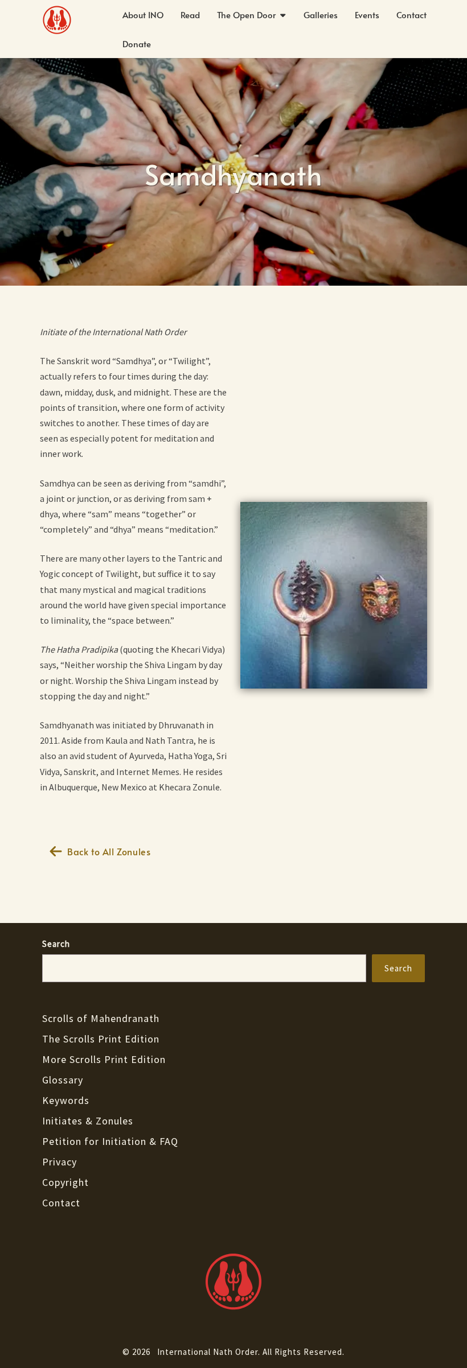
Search (56, 943)
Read (190, 14)
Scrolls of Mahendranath (100, 1018)
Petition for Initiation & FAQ (110, 1141)
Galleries (321, 14)
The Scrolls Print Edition (100, 1038)
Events (367, 14)
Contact (411, 14)
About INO (142, 14)
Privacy (59, 1161)
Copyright (65, 1182)
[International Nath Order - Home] (233, 1281)
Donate (136, 44)
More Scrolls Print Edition (104, 1059)
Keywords (65, 1100)
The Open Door (246, 14)
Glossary (62, 1079)
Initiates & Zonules (87, 1120)
